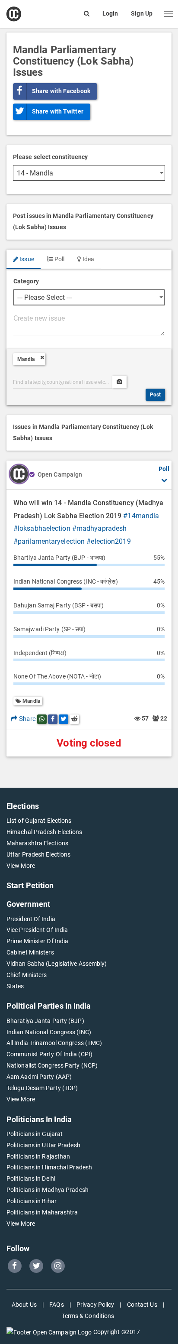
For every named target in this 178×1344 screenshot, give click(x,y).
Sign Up (142, 13)
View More (20, 865)
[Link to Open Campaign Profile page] (19, 475)
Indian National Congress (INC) (48, 1032)
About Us (24, 1304)
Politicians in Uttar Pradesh (43, 1145)
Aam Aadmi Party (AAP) (39, 1076)
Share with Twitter (57, 111)
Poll (59, 259)
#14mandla (141, 516)
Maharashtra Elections (37, 843)
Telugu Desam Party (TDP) (42, 1087)
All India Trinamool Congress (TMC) (54, 1042)
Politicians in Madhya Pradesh (47, 1189)
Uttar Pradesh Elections (38, 854)
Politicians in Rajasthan (38, 1156)
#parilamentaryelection (49, 541)
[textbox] (89, 323)
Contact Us (142, 1304)
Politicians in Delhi (30, 1178)
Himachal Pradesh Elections (44, 831)
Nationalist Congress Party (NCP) (52, 1065)
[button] (168, 13)
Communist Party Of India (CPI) (49, 1054)
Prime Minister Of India (37, 941)
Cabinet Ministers (30, 952)
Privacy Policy (95, 1304)
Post (155, 395)
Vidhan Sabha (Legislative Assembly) (56, 963)
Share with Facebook (61, 91)
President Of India (30, 918)
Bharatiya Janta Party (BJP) (45, 1020)
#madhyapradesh (99, 528)
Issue (26, 259)
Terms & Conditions (88, 1315)
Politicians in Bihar (31, 1201)
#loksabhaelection (41, 528)
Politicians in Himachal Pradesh (49, 1167)
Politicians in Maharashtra (42, 1212)
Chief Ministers (26, 974)
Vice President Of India (37, 929)
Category (26, 281)
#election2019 (108, 541)
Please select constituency (50, 156)
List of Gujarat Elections (39, 820)
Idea (87, 259)
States (15, 986)
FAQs (56, 1304)
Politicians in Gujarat (34, 1133)
